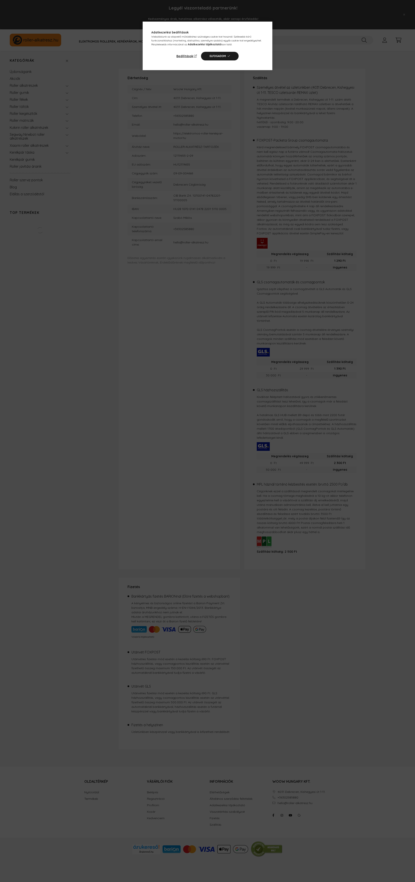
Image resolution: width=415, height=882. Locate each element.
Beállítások (184, 56)
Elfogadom (218, 56)
